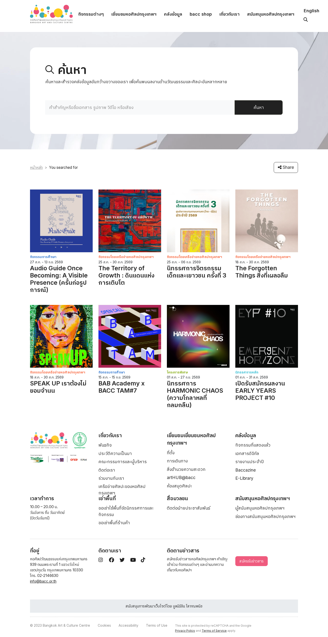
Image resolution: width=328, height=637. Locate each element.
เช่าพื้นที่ (107, 498)
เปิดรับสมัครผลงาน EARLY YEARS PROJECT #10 (260, 390)
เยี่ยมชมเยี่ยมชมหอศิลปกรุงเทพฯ (191, 439)
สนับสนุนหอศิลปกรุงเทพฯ (270, 14)
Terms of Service (214, 630)
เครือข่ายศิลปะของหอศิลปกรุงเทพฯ (122, 489)
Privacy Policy (185, 630)
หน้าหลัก (36, 167)
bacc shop (201, 14)
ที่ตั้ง (171, 452)
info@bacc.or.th (43, 581)
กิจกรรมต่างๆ (91, 14)
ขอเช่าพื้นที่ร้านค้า (114, 522)
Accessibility (128, 625)
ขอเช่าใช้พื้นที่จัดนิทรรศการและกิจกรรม (126, 511)
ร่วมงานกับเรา (111, 478)
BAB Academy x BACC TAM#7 (121, 387)
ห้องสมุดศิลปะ (179, 485)
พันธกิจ (105, 445)
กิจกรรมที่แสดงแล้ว (252, 445)
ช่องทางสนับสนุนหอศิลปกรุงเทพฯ (265, 516)
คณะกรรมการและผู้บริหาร (122, 461)
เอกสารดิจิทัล (247, 453)
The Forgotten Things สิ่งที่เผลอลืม (261, 272)
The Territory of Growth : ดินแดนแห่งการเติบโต (126, 275)
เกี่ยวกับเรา (229, 14)
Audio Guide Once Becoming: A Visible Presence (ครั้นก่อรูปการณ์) (59, 279)
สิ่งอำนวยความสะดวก (186, 469)
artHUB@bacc (181, 477)
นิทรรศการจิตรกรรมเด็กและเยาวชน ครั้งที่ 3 (196, 272)
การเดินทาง (177, 460)
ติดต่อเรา (106, 470)
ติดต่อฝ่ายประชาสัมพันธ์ (188, 508)
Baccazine (245, 470)
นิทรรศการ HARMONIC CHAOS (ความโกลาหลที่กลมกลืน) (195, 394)
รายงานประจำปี (249, 461)
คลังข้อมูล (173, 14)
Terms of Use (156, 625)
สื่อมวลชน (177, 498)
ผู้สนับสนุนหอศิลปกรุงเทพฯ (260, 508)
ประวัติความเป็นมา (115, 453)
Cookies (104, 625)
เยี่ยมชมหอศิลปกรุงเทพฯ (134, 14)
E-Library (244, 478)
